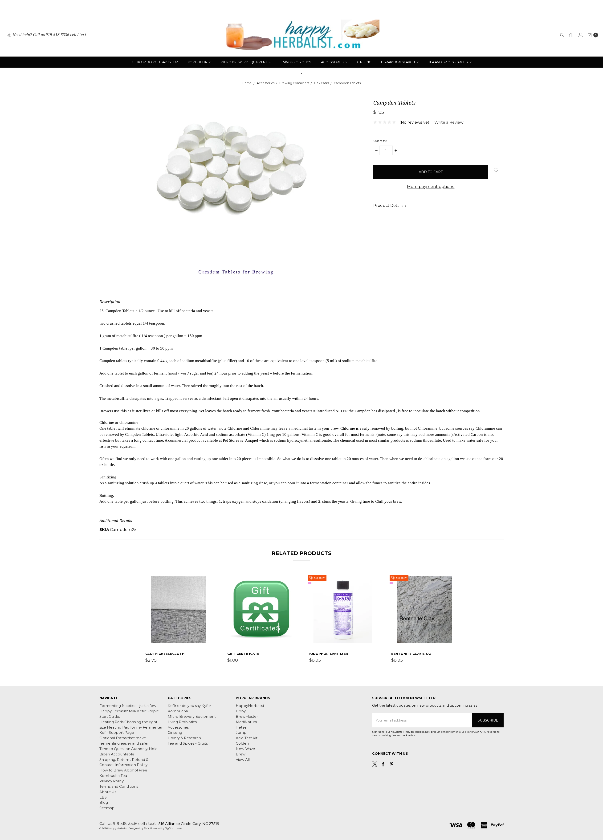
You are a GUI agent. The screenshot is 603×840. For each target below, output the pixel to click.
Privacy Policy (111, 781)
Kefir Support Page (116, 732)
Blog (103, 802)
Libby (241, 711)
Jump (241, 732)
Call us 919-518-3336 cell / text (127, 823)
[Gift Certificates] (571, 35)
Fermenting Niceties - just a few (127, 706)
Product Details (388, 205)
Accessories (332, 62)
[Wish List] (209, 590)
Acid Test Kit (246, 738)
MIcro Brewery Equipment (244, 62)
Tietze (241, 727)
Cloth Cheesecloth (164, 654)
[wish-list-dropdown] (496, 170)
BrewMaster (247, 716)
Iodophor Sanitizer (328, 654)
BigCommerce (173, 828)
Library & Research (398, 62)
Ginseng (364, 62)
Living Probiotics (296, 62)
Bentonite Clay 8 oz (411, 654)
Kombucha (198, 62)
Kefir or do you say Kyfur (154, 62)
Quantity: (380, 141)
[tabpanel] (179, 620)
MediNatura (246, 722)
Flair (146, 828)
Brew (240, 754)
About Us (107, 792)
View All (243, 760)
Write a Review (449, 122)
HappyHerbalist (250, 706)
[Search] (562, 35)
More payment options (430, 186)
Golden (242, 743)
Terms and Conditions (118, 786)
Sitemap (106, 808)
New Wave (245, 749)
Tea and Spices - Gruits (448, 62)
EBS (103, 797)
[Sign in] (580, 35)
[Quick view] (209, 579)
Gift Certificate (243, 654)
